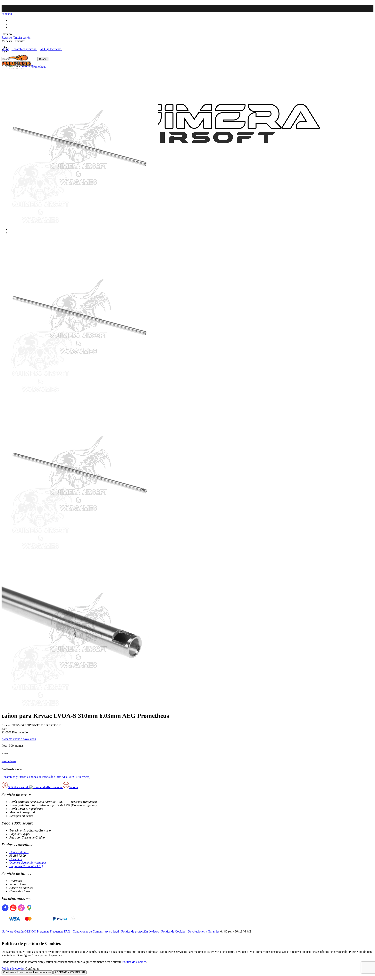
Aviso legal (112, 931)
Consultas (15, 859)
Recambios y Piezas (14, 776)
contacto (7, 13)
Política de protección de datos (140, 931)
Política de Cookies (173, 931)
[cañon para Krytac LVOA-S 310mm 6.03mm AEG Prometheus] (80, 223)
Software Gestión (13, 931)
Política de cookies (13, 968)
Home (5, 49)
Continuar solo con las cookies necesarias (27, 972)
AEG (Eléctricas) (79, 776)
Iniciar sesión (22, 37)
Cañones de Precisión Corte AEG (47, 776)
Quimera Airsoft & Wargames (27, 862)
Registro (7, 37)
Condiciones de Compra (88, 931)
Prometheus (9, 761)
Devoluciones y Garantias (204, 931)
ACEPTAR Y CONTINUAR (70, 972)
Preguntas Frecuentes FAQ (26, 866)
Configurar (32, 968)
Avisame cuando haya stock (19, 739)
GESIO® (30, 931)
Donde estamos (19, 852)
